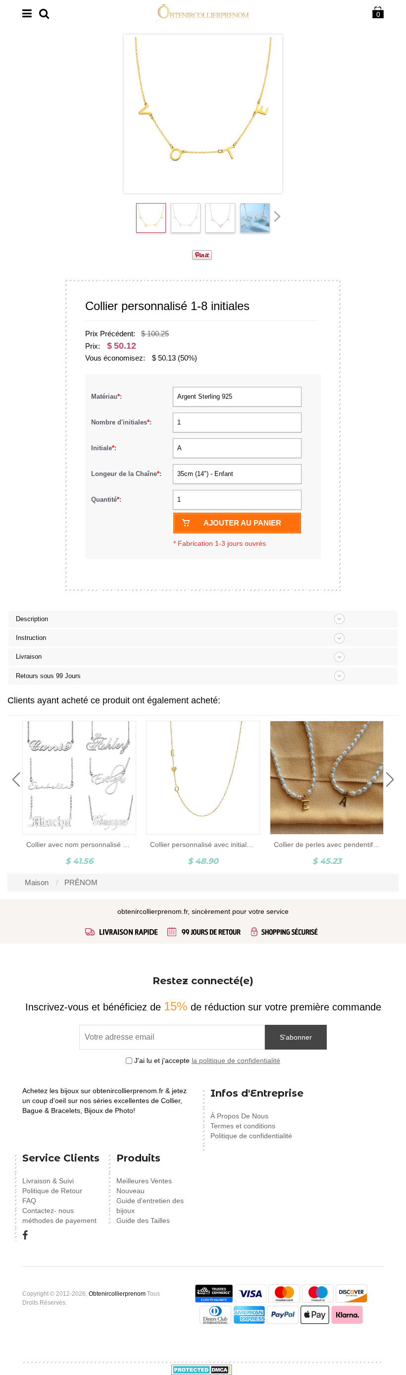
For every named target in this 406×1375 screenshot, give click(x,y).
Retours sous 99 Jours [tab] (48, 676)
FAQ (29, 1201)
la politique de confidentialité (236, 1060)
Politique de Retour (52, 1191)
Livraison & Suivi (48, 1181)
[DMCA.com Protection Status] (201, 1369)
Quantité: (106, 499)
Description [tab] (32, 619)
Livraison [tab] (29, 656)
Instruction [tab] (31, 637)
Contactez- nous (48, 1211)
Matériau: (107, 396)
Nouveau (130, 1191)
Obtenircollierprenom (117, 1293)
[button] (16, 779)
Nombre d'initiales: (122, 422)
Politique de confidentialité (251, 1136)
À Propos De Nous (239, 1116)
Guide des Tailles (143, 1220)
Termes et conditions (242, 1126)
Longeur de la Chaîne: (127, 473)
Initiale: (104, 448)
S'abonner (296, 1037)
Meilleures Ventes (144, 1181)
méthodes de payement (59, 1220)
